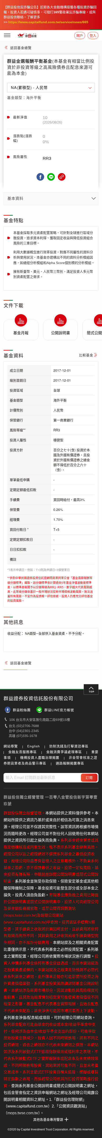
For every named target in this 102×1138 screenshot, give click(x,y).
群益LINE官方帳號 (59, 710)
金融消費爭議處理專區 (64, 752)
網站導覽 (11, 746)
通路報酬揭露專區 (70, 763)
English (33, 746)
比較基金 (86, 355)
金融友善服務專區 (22, 752)
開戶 (79, 35)
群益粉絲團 (22, 710)
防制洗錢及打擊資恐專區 (68, 746)
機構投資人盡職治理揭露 (39, 757)
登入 (93, 35)
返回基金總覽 (21, 48)
